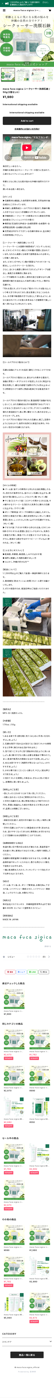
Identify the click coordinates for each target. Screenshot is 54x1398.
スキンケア (7, 1342)
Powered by (24, 1372)
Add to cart (27, 120)
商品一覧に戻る (27, 1355)
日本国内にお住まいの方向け (27, 129)
